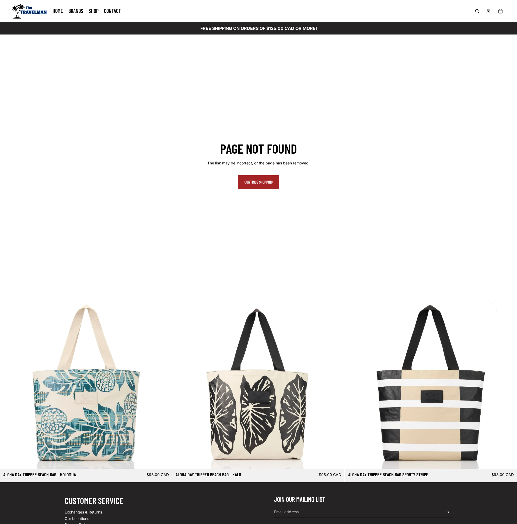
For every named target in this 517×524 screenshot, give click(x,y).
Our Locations (77, 518)
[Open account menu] (488, 11)
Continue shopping (258, 182)
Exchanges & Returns (83, 512)
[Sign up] (447, 512)
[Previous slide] (8, 383)
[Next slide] (164, 383)
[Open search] (477, 11)
